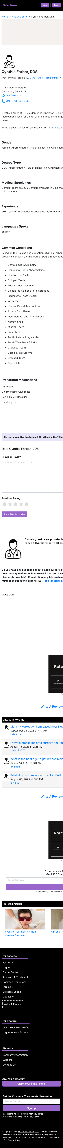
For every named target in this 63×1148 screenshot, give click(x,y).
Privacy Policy (32, 1117)
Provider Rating (11, 498)
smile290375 (17, 750)
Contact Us (9, 1064)
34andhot (16, 766)
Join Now (7, 962)
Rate (57, 127)
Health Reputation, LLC (28, 1131)
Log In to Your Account (15, 1032)
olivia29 (15, 782)
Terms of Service (14, 1117)
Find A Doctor (10, 972)
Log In (6, 967)
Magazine (8, 996)
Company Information (15, 1054)
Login (56, 5)
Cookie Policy (14, 1140)
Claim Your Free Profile (15, 1027)
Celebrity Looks (11, 991)
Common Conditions (14, 982)
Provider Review (12, 456)
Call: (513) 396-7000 (17, 100)
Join (45, 5)
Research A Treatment (15, 977)
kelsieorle (15, 734)
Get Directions (14, 95)
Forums (6, 986)
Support (7, 1059)
